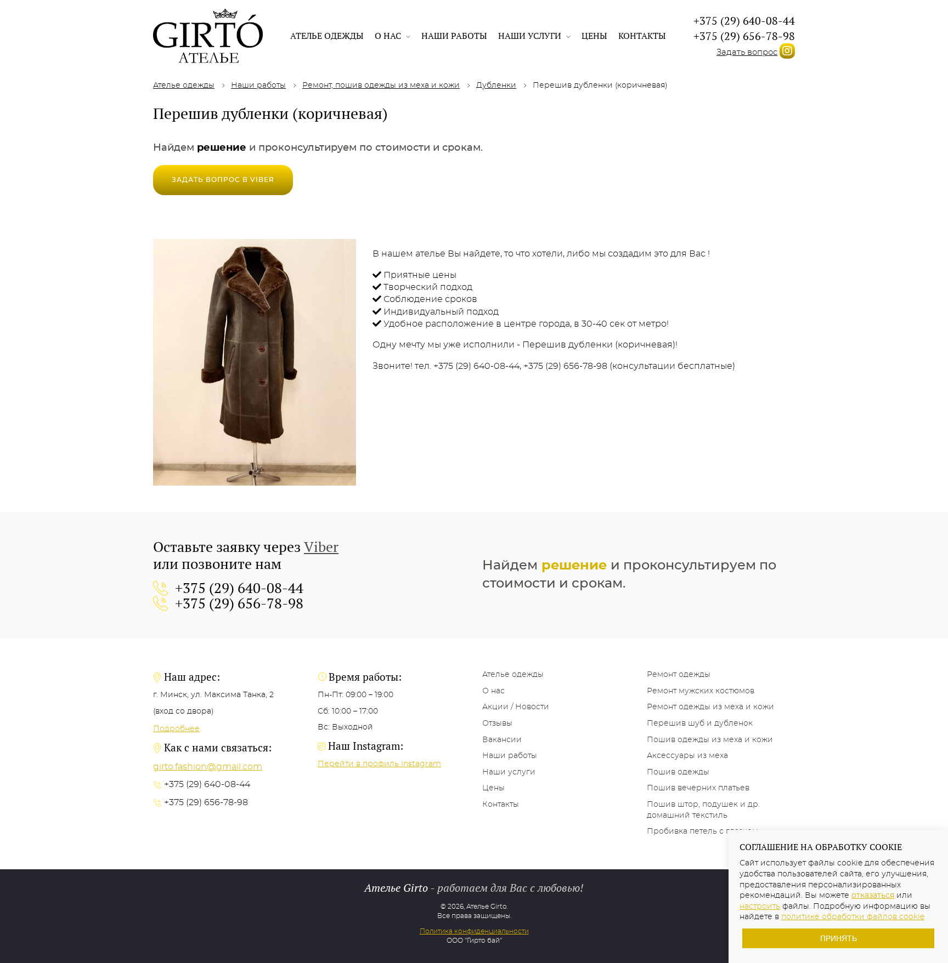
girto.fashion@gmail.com (207, 766)
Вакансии (502, 740)
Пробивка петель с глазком (702, 831)
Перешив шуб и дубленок (700, 723)
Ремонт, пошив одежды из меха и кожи (381, 85)
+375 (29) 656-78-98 (744, 36)
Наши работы (454, 35)
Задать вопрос (746, 52)
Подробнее (176, 729)
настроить (760, 906)
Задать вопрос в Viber (223, 179)
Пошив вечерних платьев (698, 788)
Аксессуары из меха (687, 756)
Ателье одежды (327, 35)
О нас (389, 35)
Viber (321, 547)
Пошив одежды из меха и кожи (710, 740)
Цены (594, 35)
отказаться (872, 895)
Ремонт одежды (678, 675)
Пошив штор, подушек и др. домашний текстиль (703, 810)
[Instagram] (787, 51)
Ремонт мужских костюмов (700, 691)
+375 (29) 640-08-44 (744, 20)
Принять (838, 938)
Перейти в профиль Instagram (379, 764)
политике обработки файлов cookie (852, 917)
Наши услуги (530, 35)
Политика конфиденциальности (474, 931)
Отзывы (497, 723)
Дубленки (496, 85)
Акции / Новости (515, 707)
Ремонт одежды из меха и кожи (710, 707)
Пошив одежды (678, 772)
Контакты (642, 35)
